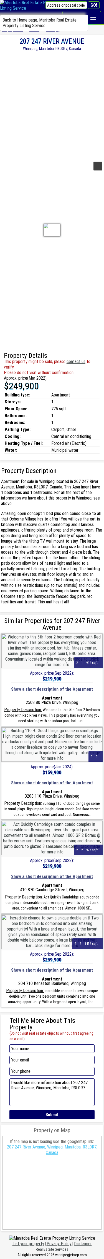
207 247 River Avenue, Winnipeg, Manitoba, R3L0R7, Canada (52, 1149)
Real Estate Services (52, 1249)
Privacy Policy (59, 1243)
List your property (28, 1243)
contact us (76, 361)
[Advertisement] (52, 105)
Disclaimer (83, 1243)
